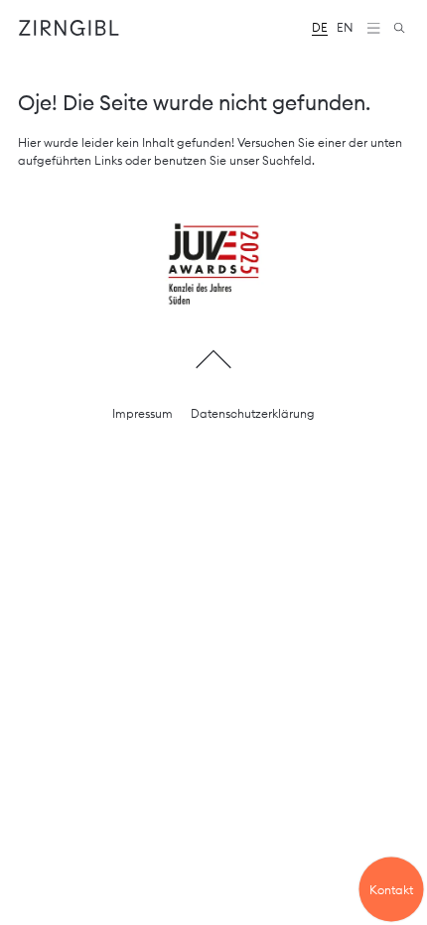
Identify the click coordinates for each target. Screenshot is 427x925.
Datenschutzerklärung (253, 413)
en (345, 27)
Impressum (142, 413)
